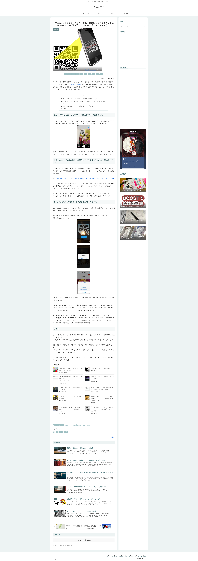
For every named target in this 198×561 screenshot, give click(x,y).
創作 (126, 556)
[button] (99, 74)
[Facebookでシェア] (76, 74)
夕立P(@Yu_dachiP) (74, 84)
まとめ (64, 108)
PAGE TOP (192, 543)
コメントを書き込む (84, 540)
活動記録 (121, 556)
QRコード (68, 425)
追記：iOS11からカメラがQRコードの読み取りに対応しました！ (80, 99)
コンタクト (143, 556)
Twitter (74, 425)
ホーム (108, 556)
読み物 (62, 425)
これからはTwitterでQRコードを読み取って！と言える (77, 106)
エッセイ (131, 556)
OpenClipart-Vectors (90, 70)
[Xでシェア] (68, 74)
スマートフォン (87, 425)
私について (114, 556)
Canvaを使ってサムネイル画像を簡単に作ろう (102, 368)
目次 (81, 95)
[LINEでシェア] (91, 74)
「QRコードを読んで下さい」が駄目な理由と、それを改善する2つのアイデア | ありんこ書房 (85, 178)
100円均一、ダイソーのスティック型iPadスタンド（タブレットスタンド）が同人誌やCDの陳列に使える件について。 (102, 398)
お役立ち (56, 425)
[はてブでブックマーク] (83, 74)
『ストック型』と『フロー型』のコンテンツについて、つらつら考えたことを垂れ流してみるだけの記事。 (102, 409)
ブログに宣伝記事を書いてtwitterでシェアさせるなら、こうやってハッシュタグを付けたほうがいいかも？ (70, 409)
